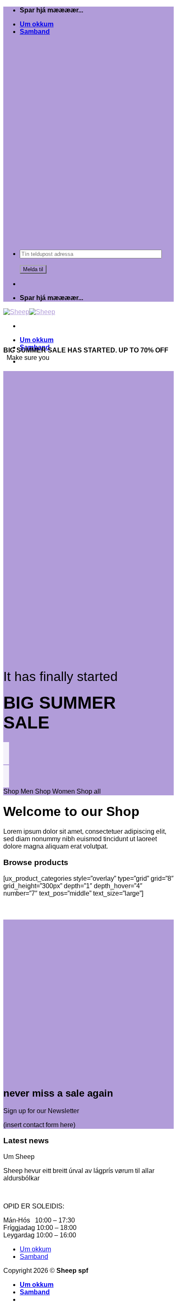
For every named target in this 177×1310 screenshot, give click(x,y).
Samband (35, 31)
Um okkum (37, 24)
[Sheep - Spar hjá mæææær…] (29, 311)
